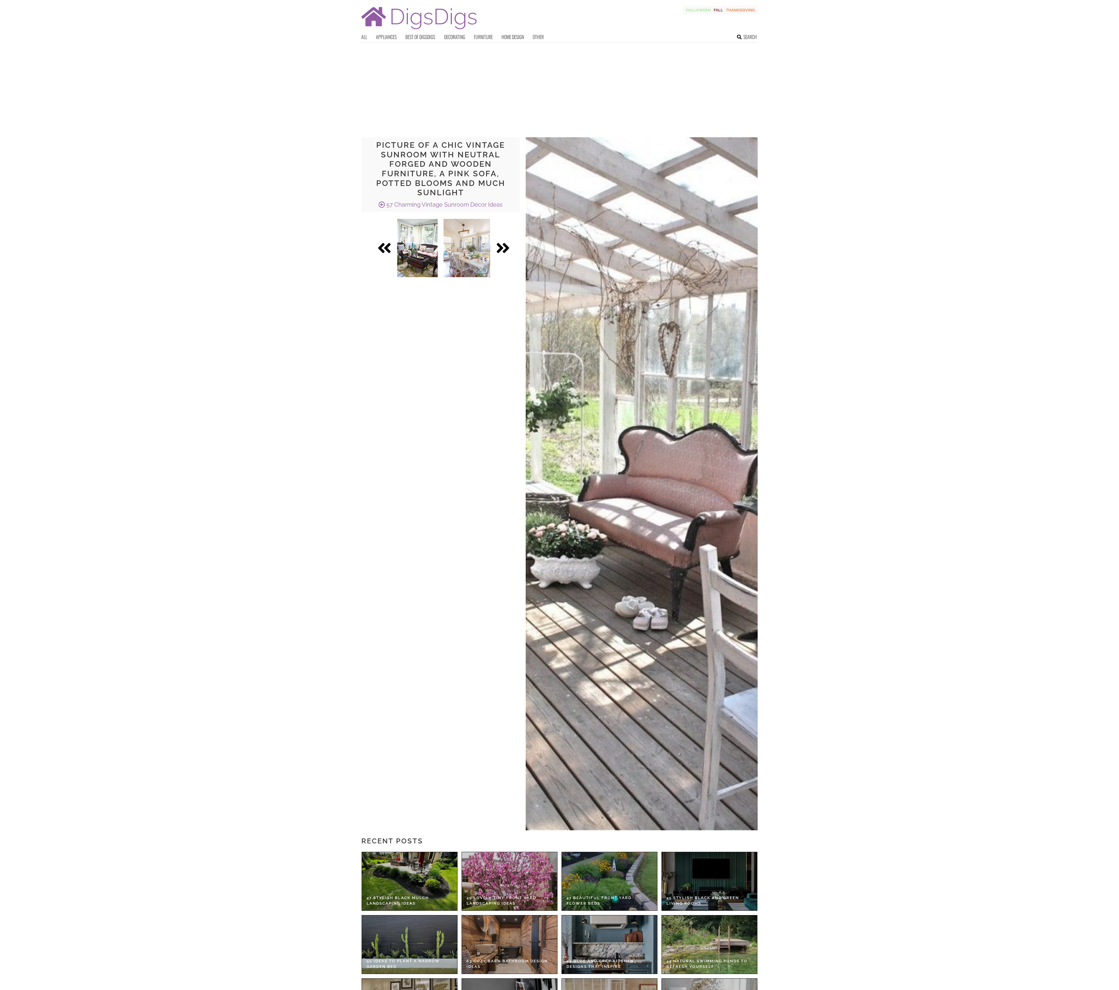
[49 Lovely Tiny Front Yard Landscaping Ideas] (509, 881)
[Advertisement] (559, 86)
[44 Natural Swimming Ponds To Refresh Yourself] (709, 944)
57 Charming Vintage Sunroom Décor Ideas (444, 204)
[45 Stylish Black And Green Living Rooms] (709, 881)
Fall (718, 10)
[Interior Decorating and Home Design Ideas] (419, 30)
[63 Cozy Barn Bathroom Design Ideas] (509, 944)
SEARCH (750, 37)
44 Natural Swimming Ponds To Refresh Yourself (706, 964)
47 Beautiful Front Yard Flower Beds (598, 901)
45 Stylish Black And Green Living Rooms (702, 901)
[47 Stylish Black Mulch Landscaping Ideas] (409, 881)
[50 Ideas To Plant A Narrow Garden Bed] (409, 944)
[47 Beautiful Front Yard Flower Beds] (609, 881)
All (364, 37)
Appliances (386, 37)
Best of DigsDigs (420, 37)
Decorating (454, 37)
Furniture (483, 37)
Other (538, 37)
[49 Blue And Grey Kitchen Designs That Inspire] (609, 944)
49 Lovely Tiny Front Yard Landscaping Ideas (501, 901)
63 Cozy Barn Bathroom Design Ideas (507, 964)
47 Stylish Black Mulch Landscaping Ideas (398, 901)
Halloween (698, 10)
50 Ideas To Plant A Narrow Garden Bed (403, 964)
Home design (513, 37)
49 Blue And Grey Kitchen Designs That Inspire (600, 964)
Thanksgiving (740, 10)
